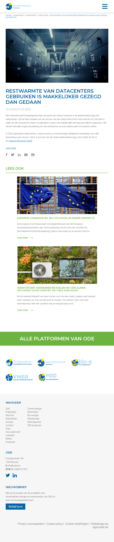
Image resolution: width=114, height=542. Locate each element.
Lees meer (11, 148)
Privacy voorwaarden (31, 523)
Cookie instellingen (76, 523)
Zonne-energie (34, 408)
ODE (8, 408)
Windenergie (33, 418)
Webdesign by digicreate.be (99, 525)
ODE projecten (34, 425)
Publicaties (11, 412)
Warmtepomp (34, 422)
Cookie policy (54, 523)
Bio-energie (33, 415)
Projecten (10, 442)
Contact (9, 425)
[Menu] (104, 6)
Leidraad (10, 435)
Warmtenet (19, 15)
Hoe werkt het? (13, 432)
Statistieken (11, 418)
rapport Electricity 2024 (20, 141)
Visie (8, 428)
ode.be (9, 15)
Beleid (9, 438)
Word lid (10, 415)
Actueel (9, 422)
